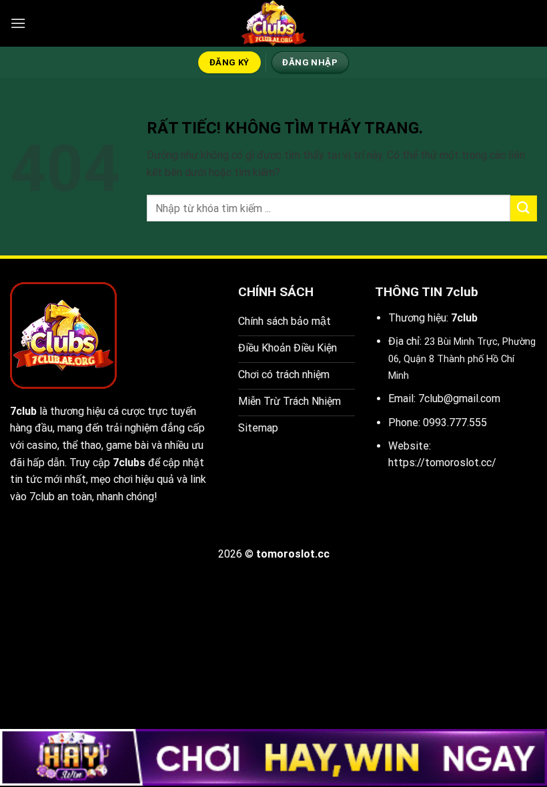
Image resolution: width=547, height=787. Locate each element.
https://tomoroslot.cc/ (442, 462)
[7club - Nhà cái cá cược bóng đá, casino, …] (273, 23)
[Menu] (18, 23)
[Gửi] (523, 208)
